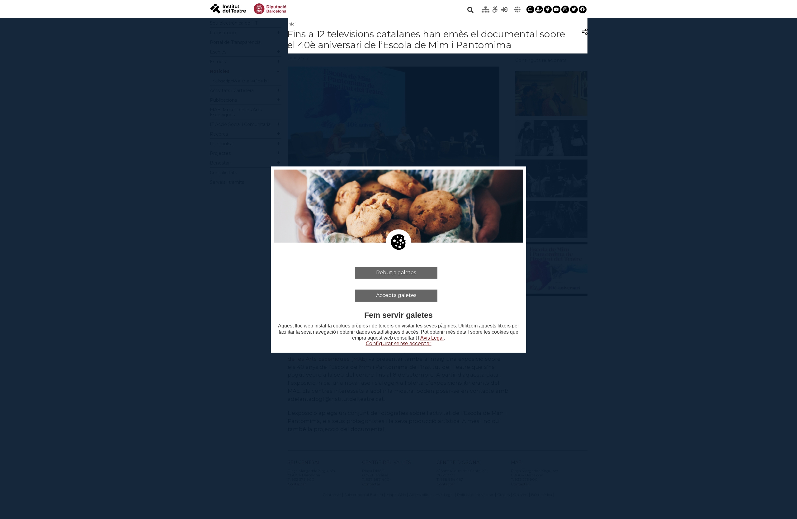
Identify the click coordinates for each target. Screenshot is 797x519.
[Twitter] (574, 9)
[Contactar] (530, 9)
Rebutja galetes (396, 273)
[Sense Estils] (495, 10)
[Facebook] (583, 9)
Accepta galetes (396, 295)
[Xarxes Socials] (548, 9)
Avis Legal (432, 338)
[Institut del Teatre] (248, 8)
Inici (291, 23)
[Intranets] (485, 10)
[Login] (504, 10)
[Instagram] (565, 9)
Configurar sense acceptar (399, 343)
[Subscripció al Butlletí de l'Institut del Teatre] (539, 9)
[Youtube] (556, 9)
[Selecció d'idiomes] (517, 10)
